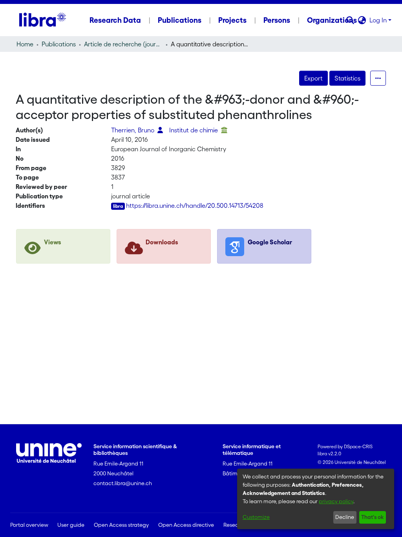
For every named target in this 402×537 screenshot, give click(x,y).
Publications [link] (59, 44)
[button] (350, 20)
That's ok (372, 517)
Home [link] (24, 44)
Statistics (347, 78)
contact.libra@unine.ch (122, 483)
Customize (256, 517)
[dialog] (315, 499)
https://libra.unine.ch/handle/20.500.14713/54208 (194, 205)
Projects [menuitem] (232, 20)
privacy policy (336, 501)
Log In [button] (378, 20)
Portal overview (29, 525)
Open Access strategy (121, 525)
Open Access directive (186, 525)
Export (313, 78)
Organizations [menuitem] (332, 20)
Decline (344, 517)
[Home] (42, 20)
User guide (70, 525)
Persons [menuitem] (276, 20)
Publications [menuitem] (179, 20)
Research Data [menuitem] (115, 20)
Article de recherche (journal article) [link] (123, 44)
